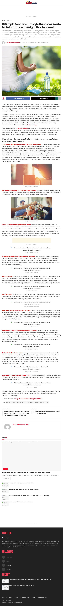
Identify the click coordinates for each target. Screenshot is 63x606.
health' (8, 402)
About (3, 597)
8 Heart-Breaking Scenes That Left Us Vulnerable (23, 489)
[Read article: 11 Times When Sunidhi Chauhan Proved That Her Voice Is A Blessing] (5, 497)
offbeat (5, 469)
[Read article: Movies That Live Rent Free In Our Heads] (5, 503)
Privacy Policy (25, 597)
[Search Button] (60, 2)
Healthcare (9, 20)
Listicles (45, 42)
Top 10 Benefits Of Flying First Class (28, 399)
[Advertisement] (31, 9)
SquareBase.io (18, 602)
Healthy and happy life (18, 402)
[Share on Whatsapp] (56, 98)
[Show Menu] (2, 2)
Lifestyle (40, 42)
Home (3, 20)
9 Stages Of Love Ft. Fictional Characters (21, 483)
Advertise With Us (42, 597)
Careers (17, 597)
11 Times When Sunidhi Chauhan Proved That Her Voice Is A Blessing (29, 495)
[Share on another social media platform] (59, 98)
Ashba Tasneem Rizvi (13, 42)
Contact (10, 597)
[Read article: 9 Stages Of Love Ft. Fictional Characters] (5, 484)
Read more (7, 478)
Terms (33, 597)
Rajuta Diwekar (39, 402)
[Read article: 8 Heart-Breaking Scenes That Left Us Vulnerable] (5, 491)
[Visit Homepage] (31, 2)
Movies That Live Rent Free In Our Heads (21, 502)
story (47, 402)
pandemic (30, 402)
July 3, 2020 (25, 42)
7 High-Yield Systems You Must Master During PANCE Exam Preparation (26, 473)
